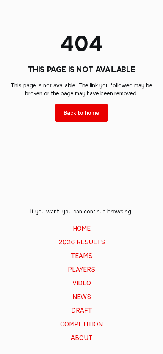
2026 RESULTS (81, 242)
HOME (82, 228)
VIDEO (81, 283)
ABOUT (81, 338)
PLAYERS (81, 269)
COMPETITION (81, 324)
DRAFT (81, 310)
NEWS (81, 297)
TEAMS (81, 256)
